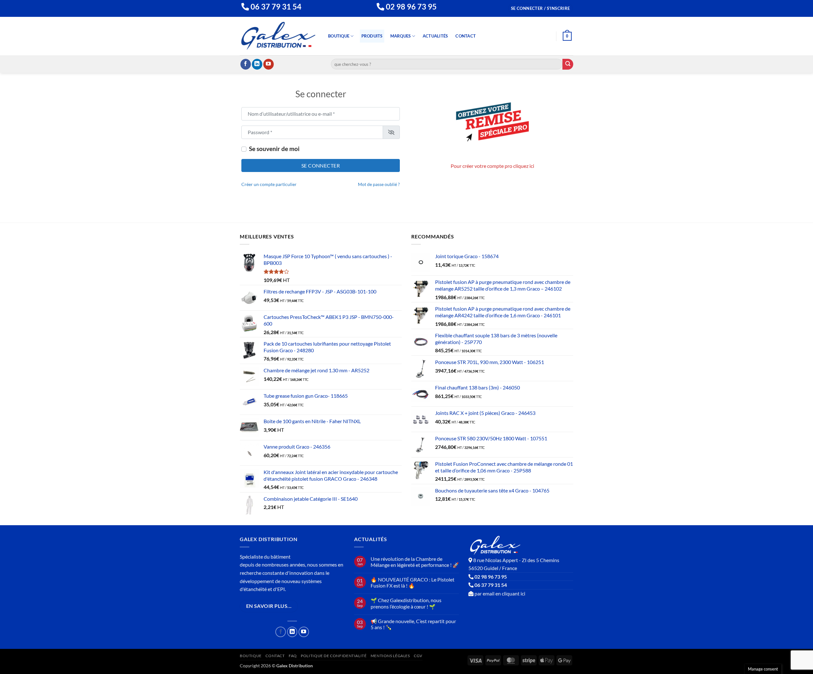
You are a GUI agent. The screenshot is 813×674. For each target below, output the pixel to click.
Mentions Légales (390, 655)
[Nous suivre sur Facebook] (245, 64)
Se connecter (320, 165)
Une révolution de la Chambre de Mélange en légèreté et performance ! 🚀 (415, 562)
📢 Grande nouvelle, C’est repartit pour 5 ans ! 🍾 (413, 624)
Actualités (435, 35)
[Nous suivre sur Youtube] (268, 64)
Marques (400, 35)
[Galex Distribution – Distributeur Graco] (278, 36)
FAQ (293, 655)
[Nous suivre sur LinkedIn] (257, 64)
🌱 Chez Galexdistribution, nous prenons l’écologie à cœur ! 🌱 (406, 603)
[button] (540, 8)
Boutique (338, 35)
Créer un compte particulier (269, 184)
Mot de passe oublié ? (379, 184)
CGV (418, 655)
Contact (465, 35)
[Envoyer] (567, 64)
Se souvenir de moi (274, 148)
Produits (372, 35)
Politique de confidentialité (333, 655)
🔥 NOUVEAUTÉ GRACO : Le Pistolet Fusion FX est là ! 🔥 (412, 582)
